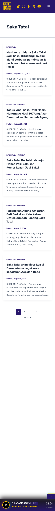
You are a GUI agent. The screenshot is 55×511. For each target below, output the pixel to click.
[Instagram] (23, 6)
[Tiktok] (18, 6)
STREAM (49, 507)
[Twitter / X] (34, 6)
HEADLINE (21, 104)
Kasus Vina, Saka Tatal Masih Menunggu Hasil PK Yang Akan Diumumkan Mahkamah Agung (27, 113)
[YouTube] (39, 6)
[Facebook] (28, 6)
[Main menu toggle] (49, 6)
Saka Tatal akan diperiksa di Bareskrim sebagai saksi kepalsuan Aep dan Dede (25, 268)
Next (28, 317)
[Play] (6, 505)
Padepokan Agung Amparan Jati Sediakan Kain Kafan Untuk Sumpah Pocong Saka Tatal (25, 216)
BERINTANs (11, 47)
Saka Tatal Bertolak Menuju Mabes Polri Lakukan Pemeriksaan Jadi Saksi (25, 164)
